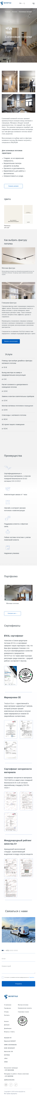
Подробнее (31, 977)
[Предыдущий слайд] (1, 596)
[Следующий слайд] (35, 596)
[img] (24, 3)
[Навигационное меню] (33, 3)
